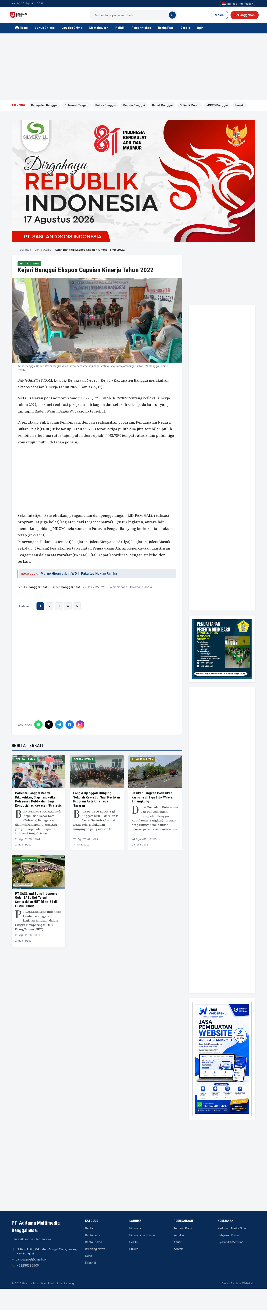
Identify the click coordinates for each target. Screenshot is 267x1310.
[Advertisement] (133, 66)
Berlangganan (244, 15)
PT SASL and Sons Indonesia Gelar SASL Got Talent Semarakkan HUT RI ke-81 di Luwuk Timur (36, 899)
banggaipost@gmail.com (32, 1259)
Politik (119, 28)
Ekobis (185, 28)
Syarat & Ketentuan (230, 1242)
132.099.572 (82, 429)
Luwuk (239, 105)
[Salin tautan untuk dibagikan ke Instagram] (80, 724)
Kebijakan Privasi (229, 1235)
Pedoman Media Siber (232, 1228)
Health (133, 1242)
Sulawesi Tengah (76, 105)
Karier (177, 1242)
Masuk (219, 15)
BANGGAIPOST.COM (35, 380)
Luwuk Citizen (45, 28)
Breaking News (95, 1249)
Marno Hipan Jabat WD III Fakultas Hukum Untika (79, 573)
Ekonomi (135, 1228)
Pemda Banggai (134, 105)
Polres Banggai (105, 105)
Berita (89, 1228)
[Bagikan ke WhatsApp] (38, 724)
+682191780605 (28, 1265)
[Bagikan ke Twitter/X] (49, 724)
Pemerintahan (141, 28)
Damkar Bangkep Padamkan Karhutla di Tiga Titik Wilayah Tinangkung (153, 797)
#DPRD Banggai (217, 105)
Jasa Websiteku (245, 1283)
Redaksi (179, 1235)
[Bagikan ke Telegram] (59, 724)
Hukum (133, 1249)
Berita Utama (43, 249)
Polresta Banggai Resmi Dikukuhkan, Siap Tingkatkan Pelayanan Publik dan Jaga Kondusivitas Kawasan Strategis (38, 799)
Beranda (25, 249)
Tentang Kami (183, 1228)
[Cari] (172, 15)
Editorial (90, 1262)
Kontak (178, 1249)
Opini (200, 28)
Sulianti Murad (189, 105)
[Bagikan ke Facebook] (69, 724)
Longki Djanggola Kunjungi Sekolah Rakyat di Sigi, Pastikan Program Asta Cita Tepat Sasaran (96, 799)
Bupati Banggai (162, 105)
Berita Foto (166, 28)
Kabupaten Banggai (44, 105)
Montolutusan (98, 28)
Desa (88, 1256)
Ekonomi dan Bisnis (142, 1235)
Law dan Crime (72, 28)
